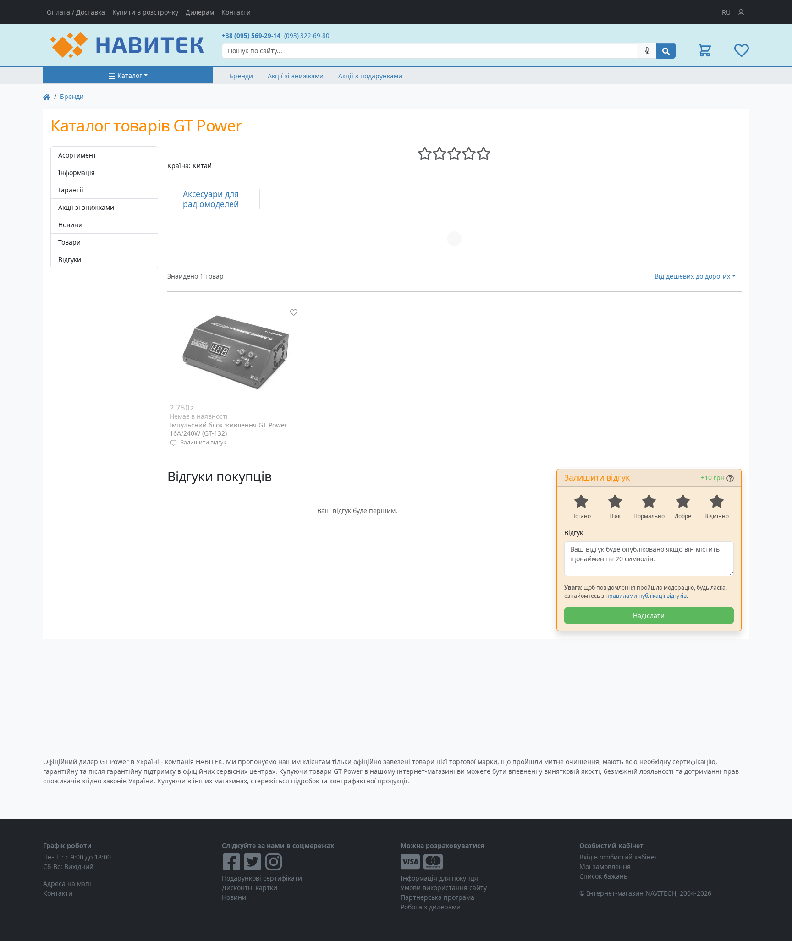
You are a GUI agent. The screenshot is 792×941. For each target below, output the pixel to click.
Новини (70, 224)
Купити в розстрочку (145, 12)
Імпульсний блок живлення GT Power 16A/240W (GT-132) (228, 429)
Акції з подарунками (370, 75)
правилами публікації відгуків (646, 596)
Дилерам (200, 12)
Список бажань (603, 876)
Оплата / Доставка (76, 12)
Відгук (573, 532)
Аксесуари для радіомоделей (211, 198)
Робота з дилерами (431, 907)
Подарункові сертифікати (262, 878)
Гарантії (70, 190)
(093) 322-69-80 (307, 36)
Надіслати (649, 615)
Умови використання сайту (444, 887)
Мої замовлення (605, 866)
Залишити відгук (203, 442)
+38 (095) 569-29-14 (251, 36)
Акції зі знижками (296, 75)
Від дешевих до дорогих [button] (692, 276)
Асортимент (77, 155)
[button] (705, 50)
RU (726, 12)
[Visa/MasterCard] (485, 861)
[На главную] (46, 96)
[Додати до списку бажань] (294, 312)
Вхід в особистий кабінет (618, 857)
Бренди (241, 75)
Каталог (129, 75)
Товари (69, 242)
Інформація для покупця (439, 878)
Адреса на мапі (67, 883)
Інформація (76, 172)
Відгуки (69, 259)
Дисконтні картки (249, 887)
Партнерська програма (437, 897)
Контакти (236, 12)
